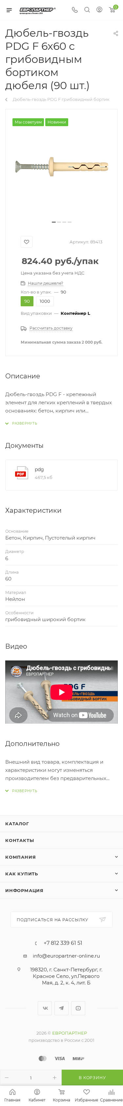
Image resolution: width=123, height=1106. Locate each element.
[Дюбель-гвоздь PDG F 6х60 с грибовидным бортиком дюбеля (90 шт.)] (61, 167)
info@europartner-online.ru (66, 956)
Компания (20, 857)
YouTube (78, 1008)
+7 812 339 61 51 (63, 943)
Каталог (17, 823)
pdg (39, 469)
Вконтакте (45, 1008)
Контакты (19, 840)
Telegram (61, 1008)
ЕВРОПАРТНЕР (69, 1033)
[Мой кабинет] (99, 10)
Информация (24, 890)
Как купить (21, 873)
